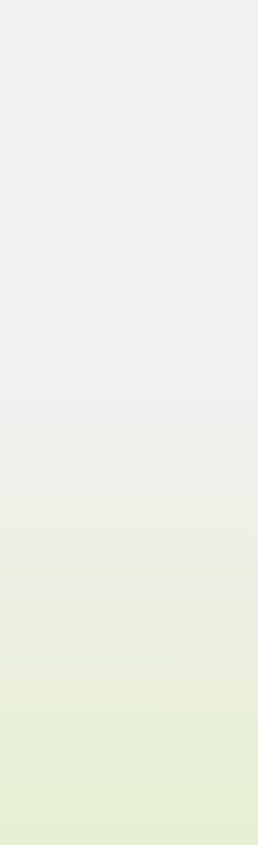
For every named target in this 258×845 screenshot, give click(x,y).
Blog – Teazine (49, 652)
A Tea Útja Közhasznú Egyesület (84, 785)
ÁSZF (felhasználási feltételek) (81, 757)
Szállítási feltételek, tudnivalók (83, 743)
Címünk (36, 666)
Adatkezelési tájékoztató (69, 771)
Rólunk (35, 639)
